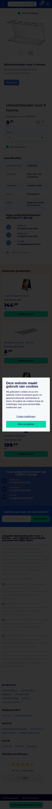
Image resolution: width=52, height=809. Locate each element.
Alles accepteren (26, 424)
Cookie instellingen (26, 416)
